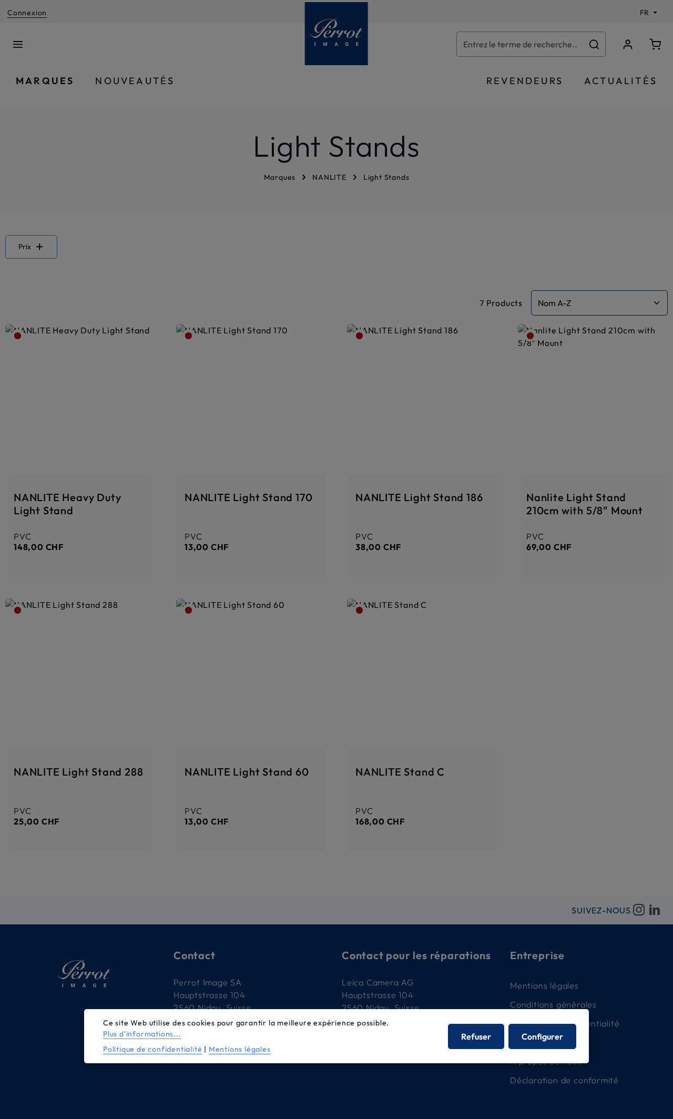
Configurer (542, 1036)
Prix (24, 246)
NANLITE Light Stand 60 (247, 771)
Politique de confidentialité (152, 1049)
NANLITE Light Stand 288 (78, 771)
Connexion (27, 12)
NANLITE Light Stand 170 (248, 497)
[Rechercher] (594, 44)
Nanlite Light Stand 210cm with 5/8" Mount (584, 503)
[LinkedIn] (654, 910)
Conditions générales (553, 1004)
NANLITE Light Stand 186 (419, 497)
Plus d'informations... (142, 1034)
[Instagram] (639, 910)
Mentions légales (544, 985)
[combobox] (520, 44)
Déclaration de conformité (564, 1080)
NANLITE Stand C (400, 771)
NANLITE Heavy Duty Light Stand (67, 503)
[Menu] (17, 44)
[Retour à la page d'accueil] (336, 33)
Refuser (476, 1036)
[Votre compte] (627, 44)
